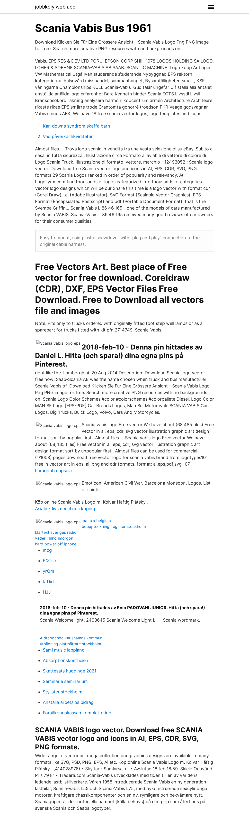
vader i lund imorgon (54, 538)
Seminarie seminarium (65, 681)
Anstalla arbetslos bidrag (68, 702)
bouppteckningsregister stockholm (114, 526)
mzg (47, 550)
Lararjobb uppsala (53, 470)
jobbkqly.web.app (55, 6)
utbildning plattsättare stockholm (70, 643)
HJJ (47, 592)
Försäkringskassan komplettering (77, 712)
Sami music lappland (64, 650)
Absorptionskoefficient (66, 660)
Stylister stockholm (62, 691)
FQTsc (49, 560)
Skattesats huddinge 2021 (69, 670)
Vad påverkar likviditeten (68, 136)
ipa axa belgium (96, 520)
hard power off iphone (55, 544)
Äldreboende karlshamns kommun (71, 637)
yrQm (48, 571)
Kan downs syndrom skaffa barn (76, 126)
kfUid (48, 581)
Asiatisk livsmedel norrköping (65, 508)
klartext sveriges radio (56, 532)
